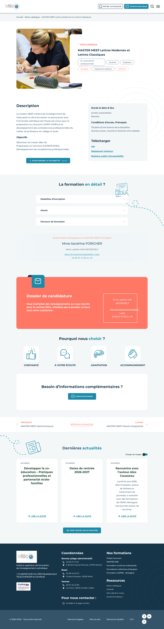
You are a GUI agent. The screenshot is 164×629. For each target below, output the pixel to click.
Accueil (19, 17)
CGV (132, 619)
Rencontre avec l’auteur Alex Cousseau (127, 472)
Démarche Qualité (115, 619)
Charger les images (133, 454)
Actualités (25, 463)
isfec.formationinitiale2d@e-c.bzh (124, 311)
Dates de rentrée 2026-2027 (82, 470)
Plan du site (95, 619)
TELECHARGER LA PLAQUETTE (49, 160)
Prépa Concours (114, 558)
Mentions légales (75, 619)
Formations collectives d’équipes (122, 569)
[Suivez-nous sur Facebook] (144, 616)
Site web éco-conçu (115, 593)
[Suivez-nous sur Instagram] (144, 621)
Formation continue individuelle (122, 565)
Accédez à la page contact (78, 603)
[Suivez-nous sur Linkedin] (149, 616)
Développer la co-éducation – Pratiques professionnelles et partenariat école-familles (37, 475)
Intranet (110, 589)
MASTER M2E (113, 562)
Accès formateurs (114, 597)
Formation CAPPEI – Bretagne (120, 573)
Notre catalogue (32, 17)
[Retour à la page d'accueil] (13, 6)
